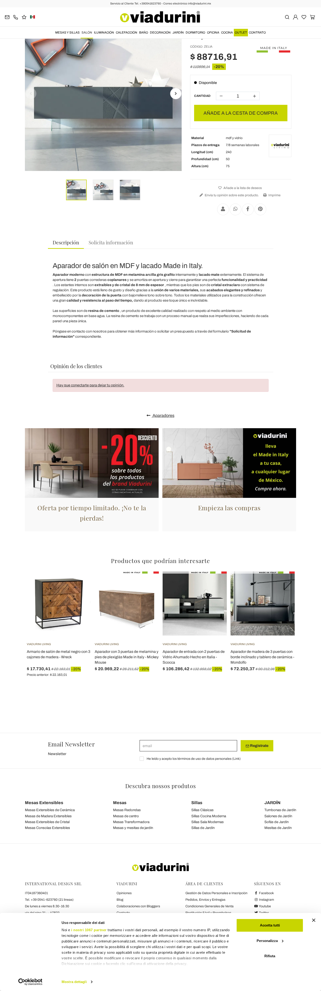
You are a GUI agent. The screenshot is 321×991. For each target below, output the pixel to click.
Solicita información (111, 242)
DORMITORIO (195, 32)
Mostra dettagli (74, 982)
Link (236, 758)
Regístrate (258, 746)
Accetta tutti (270, 925)
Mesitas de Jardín (278, 828)
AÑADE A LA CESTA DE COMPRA (241, 113)
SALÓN (87, 32)
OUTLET (241, 32)
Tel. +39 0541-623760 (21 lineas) (49, 899)
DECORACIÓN (160, 32)
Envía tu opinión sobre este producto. (231, 195)
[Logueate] (295, 16)
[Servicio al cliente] (15, 16)
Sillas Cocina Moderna (208, 816)
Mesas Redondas (127, 810)
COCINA (227, 32)
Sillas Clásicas (202, 810)
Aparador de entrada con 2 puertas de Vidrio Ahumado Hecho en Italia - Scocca (194, 657)
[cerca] (287, 16)
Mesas (119, 802)
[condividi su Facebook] (248, 209)
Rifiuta (269, 956)
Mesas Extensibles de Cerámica (50, 810)
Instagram (266, 899)
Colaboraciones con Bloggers (138, 906)
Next (175, 93)
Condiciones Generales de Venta (209, 906)
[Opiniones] (24, 16)
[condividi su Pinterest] (260, 209)
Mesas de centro (126, 816)
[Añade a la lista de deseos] (79, 594)
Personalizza (267, 941)
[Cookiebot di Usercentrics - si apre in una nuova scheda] (30, 981)
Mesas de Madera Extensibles (48, 816)
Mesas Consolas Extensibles (47, 828)
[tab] (66, 242)
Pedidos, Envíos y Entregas (205, 899)
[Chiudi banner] (313, 920)
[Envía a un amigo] (223, 209)
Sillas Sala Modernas (207, 822)
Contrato (257, 32)
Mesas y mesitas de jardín (133, 828)
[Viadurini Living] (280, 146)
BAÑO (143, 32)
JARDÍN (178, 32)
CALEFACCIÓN (126, 32)
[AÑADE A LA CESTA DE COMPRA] (79, 583)
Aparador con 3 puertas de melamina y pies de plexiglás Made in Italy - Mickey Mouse (127, 657)
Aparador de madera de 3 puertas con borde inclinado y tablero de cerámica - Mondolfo (262, 657)
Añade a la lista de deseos (242, 188)
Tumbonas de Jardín (280, 810)
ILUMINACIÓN (104, 32)
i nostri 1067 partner (89, 930)
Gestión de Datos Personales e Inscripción (216, 893)
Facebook (266, 893)
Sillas (196, 802)
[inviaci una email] (7, 16)
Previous (30, 93)
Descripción (66, 242)
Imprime (274, 195)
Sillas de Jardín (203, 828)
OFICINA (213, 32)
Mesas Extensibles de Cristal (47, 822)
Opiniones (124, 893)
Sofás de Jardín (276, 822)
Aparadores (163, 415)
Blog (120, 899)
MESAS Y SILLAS (67, 32)
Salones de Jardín (278, 816)
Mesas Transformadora (131, 822)
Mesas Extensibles (44, 802)
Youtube (264, 906)
